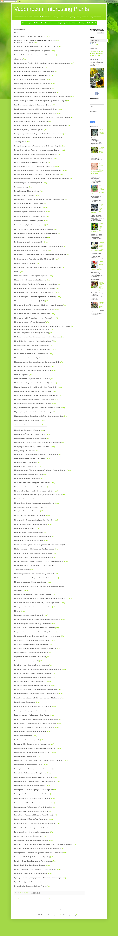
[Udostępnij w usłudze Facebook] (37, 893)
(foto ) (58, 40)
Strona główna (49, 898)
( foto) (75, 844)
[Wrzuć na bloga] (34, 893)
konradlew (59, 915)
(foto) (57, 55)
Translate (96, 44)
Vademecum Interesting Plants (51, 9)
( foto (42, 430)
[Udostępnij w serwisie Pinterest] (39, 893)
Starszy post (81, 898)
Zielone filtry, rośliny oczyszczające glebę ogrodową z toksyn (96, 53)
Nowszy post (18, 898)
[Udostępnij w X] (36, 893)
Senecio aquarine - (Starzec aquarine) (101, 131)
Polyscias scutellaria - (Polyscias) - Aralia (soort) (101, 151)
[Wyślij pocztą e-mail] (32, 893)
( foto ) (48, 36)
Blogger (78, 915)
